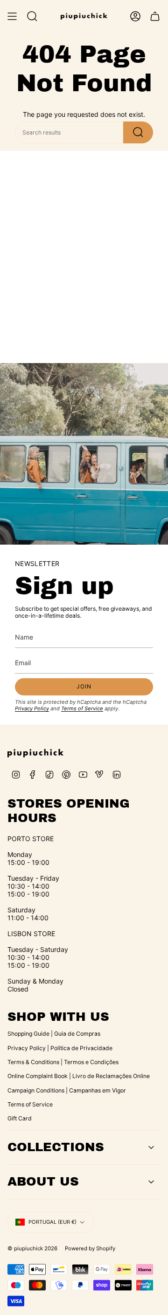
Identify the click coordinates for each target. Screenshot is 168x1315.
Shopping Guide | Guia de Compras (53, 1033)
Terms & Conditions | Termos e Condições (63, 1062)
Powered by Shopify (90, 1248)
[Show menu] (12, 16)
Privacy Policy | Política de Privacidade (59, 1048)
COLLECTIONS (55, 1146)
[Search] (138, 132)
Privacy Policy (32, 708)
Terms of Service (82, 708)
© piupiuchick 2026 (32, 1248)
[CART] (155, 16)
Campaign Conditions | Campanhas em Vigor (66, 1090)
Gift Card (19, 1118)
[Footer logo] (35, 753)
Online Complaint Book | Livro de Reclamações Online (78, 1075)
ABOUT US (43, 1181)
